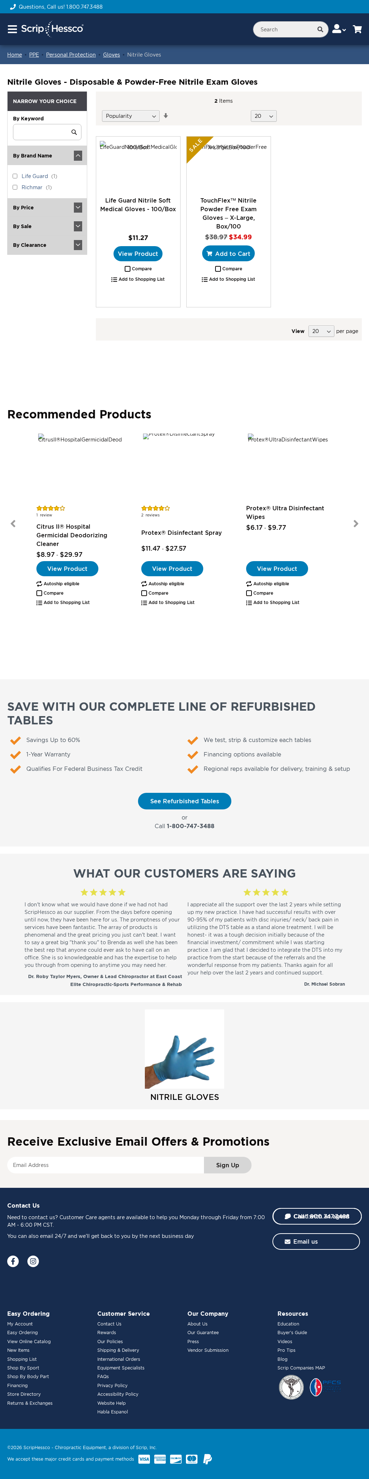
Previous (13, 523)
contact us (41, 1217)
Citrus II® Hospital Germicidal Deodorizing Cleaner (71, 535)
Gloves (111, 54)
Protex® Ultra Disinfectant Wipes (285, 512)
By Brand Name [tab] (32, 155)
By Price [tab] (23, 207)
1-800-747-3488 (190, 826)
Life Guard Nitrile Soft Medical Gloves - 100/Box (138, 204)
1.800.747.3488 (84, 6)
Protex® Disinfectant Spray (181, 532)
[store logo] (52, 29)
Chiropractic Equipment (80, 1447)
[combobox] (291, 29)
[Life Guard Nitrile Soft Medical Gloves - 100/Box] (138, 166)
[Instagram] (33, 1261)
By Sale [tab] (22, 226)
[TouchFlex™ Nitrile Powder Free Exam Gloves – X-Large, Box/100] (228, 166)
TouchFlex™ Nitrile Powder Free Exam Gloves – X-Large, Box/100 (228, 213)
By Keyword (28, 118)
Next (356, 523)
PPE (34, 54)
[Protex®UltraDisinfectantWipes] (289, 468)
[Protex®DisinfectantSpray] (184, 468)
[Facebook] (13, 1261)
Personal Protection (71, 54)
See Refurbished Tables (184, 801)
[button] (138, 269)
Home (14, 54)
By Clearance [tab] (29, 245)
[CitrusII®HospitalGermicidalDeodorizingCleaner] (79, 468)
